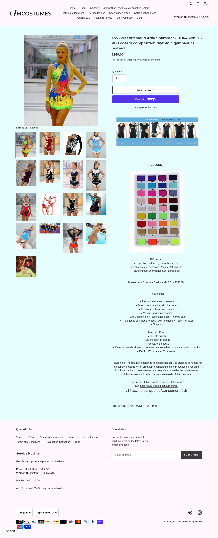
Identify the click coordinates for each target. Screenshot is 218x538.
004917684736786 (198, 16)
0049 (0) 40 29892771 (37, 469)
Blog (77, 441)
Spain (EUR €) (45, 512)
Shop (32, 437)
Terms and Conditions (28, 441)
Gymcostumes (176, 521)
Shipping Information (51, 437)
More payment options (146, 107)
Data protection (89, 437)
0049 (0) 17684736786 (42, 472)
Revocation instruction (57, 441)
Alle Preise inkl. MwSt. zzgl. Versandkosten (40, 488)
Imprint (72, 437)
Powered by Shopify (192, 521)
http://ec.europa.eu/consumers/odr (159, 385)
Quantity (117, 71)
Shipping (131, 59)
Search (20, 437)
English (23, 512)
